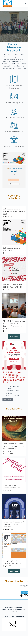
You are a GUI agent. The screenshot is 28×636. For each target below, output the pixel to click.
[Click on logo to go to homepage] (7, 3)
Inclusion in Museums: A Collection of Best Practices (13, 524)
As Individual (15, 179)
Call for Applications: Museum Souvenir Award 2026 (14, 211)
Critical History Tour (14, 103)
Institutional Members (14, 146)
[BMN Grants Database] (14, 111)
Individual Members (14, 132)
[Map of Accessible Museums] (14, 79)
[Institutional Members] (14, 140)
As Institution (15, 184)
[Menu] (25, 3)
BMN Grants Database (14, 117)
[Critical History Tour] (14, 96)
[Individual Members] (14, 125)
